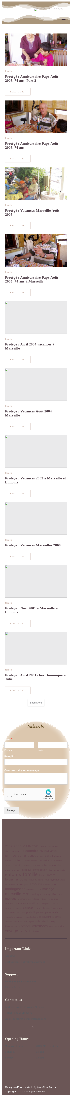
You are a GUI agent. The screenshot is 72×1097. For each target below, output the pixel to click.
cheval (7, 870)
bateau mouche (31, 861)
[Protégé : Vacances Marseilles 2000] (36, 518)
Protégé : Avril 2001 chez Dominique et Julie (35, 677)
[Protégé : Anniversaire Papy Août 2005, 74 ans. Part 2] (36, 49)
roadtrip (56, 916)
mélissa (44, 899)
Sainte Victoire (20, 921)
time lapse (11, 926)
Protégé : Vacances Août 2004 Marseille (28, 413)
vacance (24, 926)
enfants (13, 874)
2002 (8, 846)
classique (26, 869)
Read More (19, 92)
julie (26, 884)
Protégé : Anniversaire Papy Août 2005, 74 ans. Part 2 (31, 78)
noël (32, 903)
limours (36, 884)
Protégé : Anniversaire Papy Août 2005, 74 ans (31, 145)
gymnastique (57, 879)
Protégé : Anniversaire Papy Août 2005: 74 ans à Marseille (31, 279)
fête (47, 879)
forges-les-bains (16, 879)
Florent (50, 875)
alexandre (30, 850)
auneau (32, 856)
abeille (43, 846)
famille (8, 71)
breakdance (45, 860)
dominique (54, 870)
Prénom (8, 750)
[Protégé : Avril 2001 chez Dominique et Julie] (36, 648)
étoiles (36, 931)
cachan (8, 865)
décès (62, 870)
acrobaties (53, 846)
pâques (40, 912)
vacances (40, 926)
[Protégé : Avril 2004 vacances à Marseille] (36, 317)
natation (9, 903)
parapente (10, 908)
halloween (10, 884)
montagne (36, 894)
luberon (47, 884)
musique (10, 898)
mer (25, 894)
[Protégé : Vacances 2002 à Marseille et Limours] (36, 451)
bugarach (58, 861)
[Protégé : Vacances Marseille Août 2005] (36, 183)
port (23, 912)
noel (25, 903)
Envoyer (12, 810)
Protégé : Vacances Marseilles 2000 (33, 545)
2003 (17, 846)
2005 (35, 846)
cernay (52, 865)
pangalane (46, 903)
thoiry (53, 921)
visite (61, 926)
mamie (38, 889)
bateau (18, 860)
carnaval (36, 865)
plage (37, 908)
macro (55, 884)
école (28, 931)
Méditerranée (24, 899)
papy (55, 903)
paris (19, 907)
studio (45, 921)
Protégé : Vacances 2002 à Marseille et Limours (35, 480)
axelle (48, 855)
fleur (41, 875)
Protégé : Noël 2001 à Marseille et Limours (31, 610)
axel (41, 856)
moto (60, 894)
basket (8, 860)
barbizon (56, 856)
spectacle (34, 921)
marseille (13, 894)
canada (17, 865)
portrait (30, 912)
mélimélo (35, 899)
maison (30, 889)
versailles (53, 926)
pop (61, 908)
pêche (48, 912)
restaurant (45, 916)
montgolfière (49, 894)
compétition (40, 869)
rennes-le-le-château (13, 917)
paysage (28, 907)
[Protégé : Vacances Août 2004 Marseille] (36, 384)
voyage (11, 931)
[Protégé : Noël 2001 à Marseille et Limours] (36, 581)
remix (55, 912)
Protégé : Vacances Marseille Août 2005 (32, 212)
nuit (38, 903)
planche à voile (50, 907)
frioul (31, 879)
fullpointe (39, 880)
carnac (26, 865)
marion (58, 889)
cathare (45, 865)
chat (59, 865)
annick (53, 851)
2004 (27, 846)
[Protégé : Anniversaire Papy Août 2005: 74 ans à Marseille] (36, 250)
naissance (53, 899)
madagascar (15, 889)
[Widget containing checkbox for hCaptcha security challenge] (29, 794)
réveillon (8, 921)
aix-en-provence (13, 851)
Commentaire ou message (21, 770)
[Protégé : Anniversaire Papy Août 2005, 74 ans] (36, 116)
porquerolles (12, 912)
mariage (48, 889)
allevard (44, 851)
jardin (20, 884)
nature (18, 903)
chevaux (16, 870)
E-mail (9, 756)
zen (21, 931)
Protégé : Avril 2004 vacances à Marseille (29, 346)
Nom (8, 739)
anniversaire (15, 855)
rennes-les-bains (31, 917)
